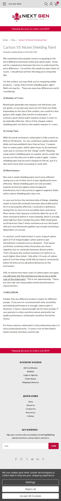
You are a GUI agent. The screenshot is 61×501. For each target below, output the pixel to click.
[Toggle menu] (4, 5)
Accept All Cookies (30, 496)
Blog (13, 40)
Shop (30, 401)
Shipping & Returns (30, 382)
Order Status (30, 379)
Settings (30, 482)
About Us (30, 405)
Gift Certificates (30, 368)
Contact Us (31, 409)
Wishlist (30, 371)
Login (25, 375)
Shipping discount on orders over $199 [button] (30, 28)
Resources (30, 412)
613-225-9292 (15, 4)
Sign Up (34, 375)
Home (5, 40)
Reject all (30, 489)
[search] (45, 4)
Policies (30, 416)
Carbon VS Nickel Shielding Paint (33, 40)
